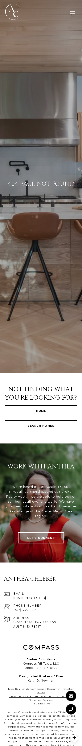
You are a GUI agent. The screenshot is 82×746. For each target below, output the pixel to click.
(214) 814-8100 (46, 668)
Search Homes (41, 425)
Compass (25, 715)
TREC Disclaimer (41, 703)
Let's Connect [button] (41, 538)
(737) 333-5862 (24, 610)
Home (41, 411)
